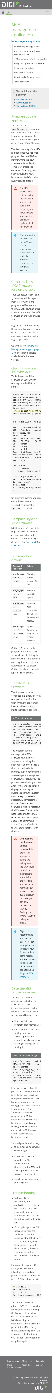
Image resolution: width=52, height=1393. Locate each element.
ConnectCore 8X (23, 102)
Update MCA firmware (24, 72)
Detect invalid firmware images (28, 77)
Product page (13, 1361)
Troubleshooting (21, 81)
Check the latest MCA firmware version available (28, 53)
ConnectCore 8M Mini (26, 106)
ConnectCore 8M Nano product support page (25, 347)
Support (39, 1365)
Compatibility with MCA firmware (29, 63)
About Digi (26, 1365)
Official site (27, 1361)
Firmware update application (27, 46)
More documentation (14, 1366)
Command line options (24, 68)
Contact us (40, 1361)
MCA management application (26, 41)
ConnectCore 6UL (24, 99)
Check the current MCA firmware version (31, 59)
